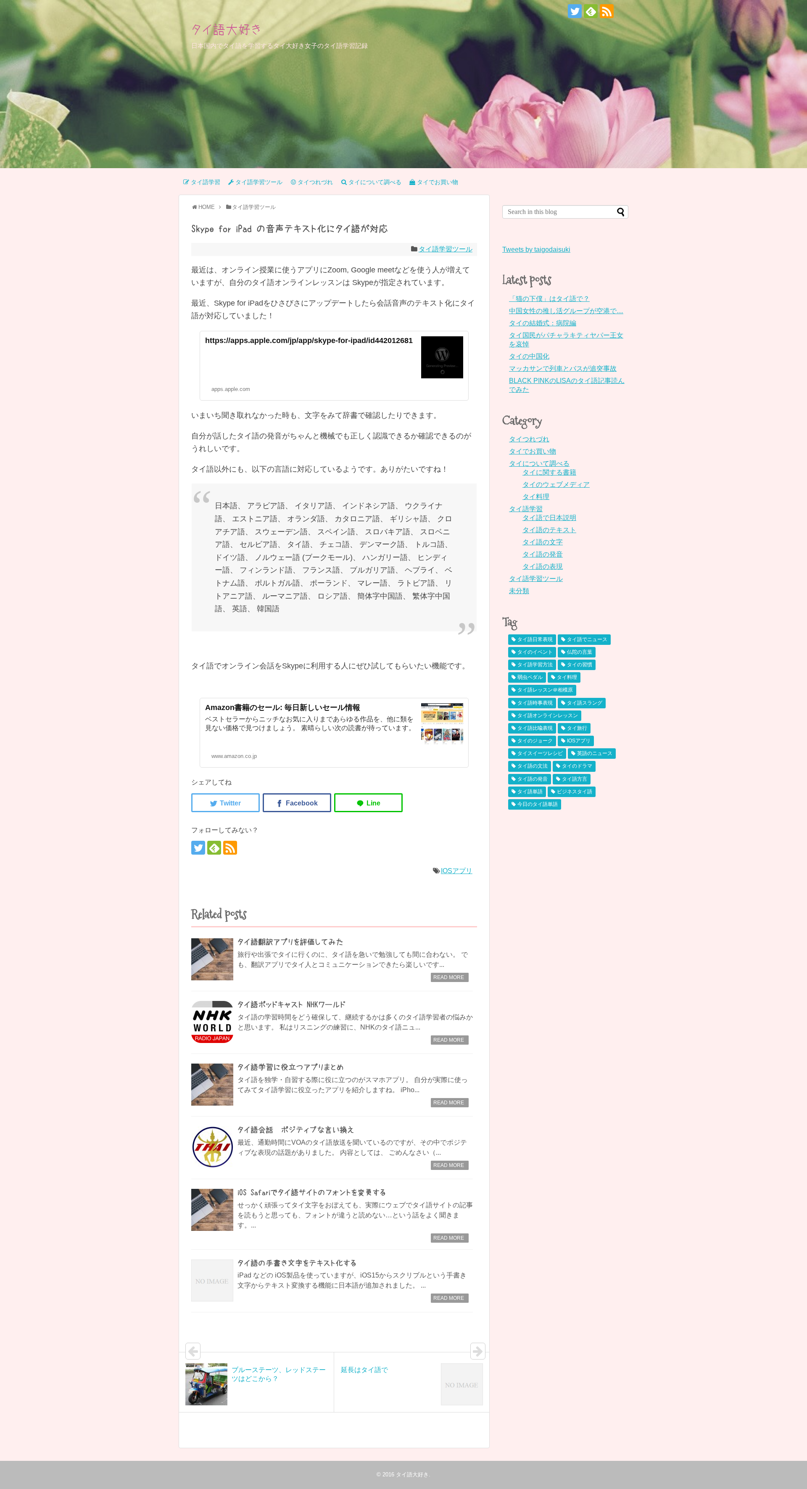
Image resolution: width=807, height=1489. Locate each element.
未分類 (519, 590)
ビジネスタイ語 (574, 792)
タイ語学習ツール (445, 249)
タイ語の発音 (542, 554)
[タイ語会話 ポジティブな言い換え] (212, 1147)
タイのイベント (535, 652)
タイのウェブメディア (556, 484)
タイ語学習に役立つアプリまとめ (290, 1067)
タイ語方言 (574, 779)
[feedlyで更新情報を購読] (591, 11)
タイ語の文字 (542, 542)
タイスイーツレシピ (540, 753)
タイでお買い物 (532, 451)
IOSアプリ (456, 870)
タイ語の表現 (542, 566)
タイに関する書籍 (549, 472)
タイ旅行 (577, 728)
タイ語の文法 (532, 766)
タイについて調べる (539, 463)
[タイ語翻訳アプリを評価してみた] (212, 959)
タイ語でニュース (587, 639)
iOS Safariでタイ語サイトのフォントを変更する (311, 1192)
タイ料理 (535, 496)
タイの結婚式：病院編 (542, 323)
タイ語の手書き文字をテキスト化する (296, 1263)
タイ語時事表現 (535, 703)
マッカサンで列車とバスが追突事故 (563, 368)
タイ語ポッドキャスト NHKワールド (291, 1005)
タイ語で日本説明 (549, 517)
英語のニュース (594, 753)
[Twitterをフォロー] (575, 11)
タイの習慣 (579, 665)
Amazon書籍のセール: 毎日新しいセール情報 (282, 707)
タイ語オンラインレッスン (547, 715)
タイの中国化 (529, 356)
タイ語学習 (526, 508)
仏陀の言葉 (579, 652)
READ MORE (448, 977)
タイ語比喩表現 (535, 728)
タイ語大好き (226, 29)
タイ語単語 (530, 792)
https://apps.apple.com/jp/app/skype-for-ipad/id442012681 (309, 340)
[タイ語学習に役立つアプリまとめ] (212, 1085)
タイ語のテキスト (549, 529)
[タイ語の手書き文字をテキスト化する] (212, 1280)
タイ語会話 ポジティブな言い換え (295, 1130)
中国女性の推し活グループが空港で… (566, 310)
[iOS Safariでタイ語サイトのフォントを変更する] (212, 1210)
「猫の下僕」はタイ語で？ (549, 298)
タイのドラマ (577, 766)
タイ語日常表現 (535, 639)
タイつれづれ (529, 439)
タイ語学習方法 (535, 665)
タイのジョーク (535, 741)
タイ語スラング (584, 703)
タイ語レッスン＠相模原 (545, 690)
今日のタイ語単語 (537, 804)
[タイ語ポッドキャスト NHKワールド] (212, 1022)
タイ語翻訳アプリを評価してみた (290, 942)
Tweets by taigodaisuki (536, 249)
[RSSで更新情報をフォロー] (607, 11)
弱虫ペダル (530, 677)
